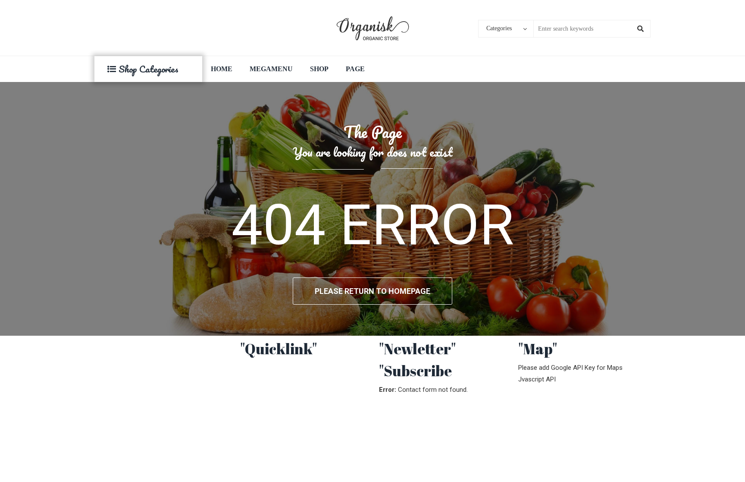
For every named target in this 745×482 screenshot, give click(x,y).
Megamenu (271, 68)
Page (355, 68)
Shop (319, 68)
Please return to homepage (372, 291)
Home (221, 68)
